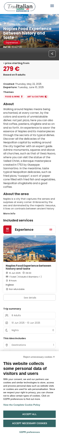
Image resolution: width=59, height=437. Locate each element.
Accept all (29, 414)
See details (30, 297)
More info (9, 213)
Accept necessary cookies (29, 423)
